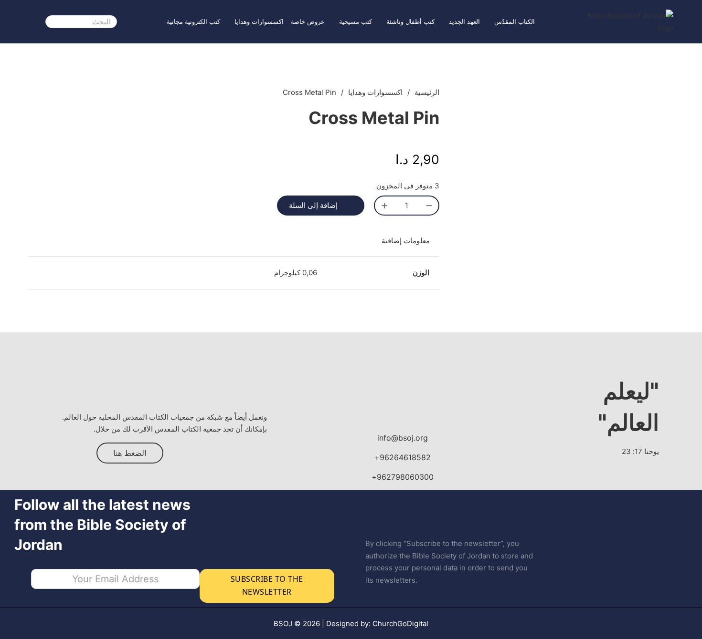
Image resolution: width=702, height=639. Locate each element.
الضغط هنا (129, 453)
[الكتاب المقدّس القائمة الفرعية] (489, 22)
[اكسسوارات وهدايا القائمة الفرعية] (229, 22)
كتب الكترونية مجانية (193, 21)
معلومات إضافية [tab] (406, 240)
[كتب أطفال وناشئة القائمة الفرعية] (381, 22)
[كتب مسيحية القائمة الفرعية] (334, 22)
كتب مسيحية (355, 21)
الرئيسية (427, 92)
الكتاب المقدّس (514, 21)
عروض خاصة (308, 21)
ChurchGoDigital (400, 623)
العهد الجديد (464, 21)
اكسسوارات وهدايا (259, 21)
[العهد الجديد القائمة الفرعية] (444, 22)
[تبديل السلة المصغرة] (34, 21)
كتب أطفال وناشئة (410, 21)
